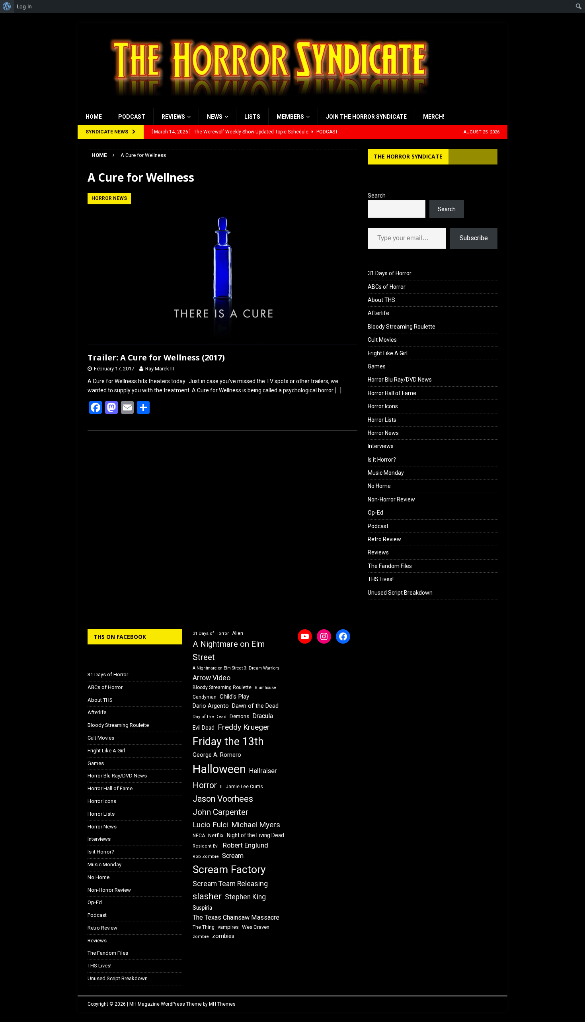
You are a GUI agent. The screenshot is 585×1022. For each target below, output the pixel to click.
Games (377, 366)
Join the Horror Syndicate (366, 117)
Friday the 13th (228, 741)
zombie (201, 936)
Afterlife (378, 313)
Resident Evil (206, 846)
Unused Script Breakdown (400, 592)
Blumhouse (265, 687)
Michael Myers (255, 824)
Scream (233, 855)
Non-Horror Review (391, 499)
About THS (381, 300)
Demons (239, 716)
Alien (237, 633)
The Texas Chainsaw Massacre (236, 917)
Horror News (383, 433)
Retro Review (384, 539)
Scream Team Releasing (230, 883)
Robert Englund (245, 845)
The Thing (203, 927)
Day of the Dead (209, 716)
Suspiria (202, 908)
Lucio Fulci (210, 824)
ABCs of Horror (387, 287)
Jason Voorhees (223, 799)
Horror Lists (382, 420)
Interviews (381, 446)
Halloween (219, 769)
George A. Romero (217, 754)
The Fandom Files (390, 566)
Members (290, 117)
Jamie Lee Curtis (244, 786)
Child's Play (234, 696)
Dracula (262, 716)
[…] (338, 390)
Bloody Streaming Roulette (401, 326)
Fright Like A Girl (388, 353)
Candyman (204, 697)
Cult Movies (382, 340)
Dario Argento (211, 706)
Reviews (173, 117)
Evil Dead (203, 727)
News (214, 117)
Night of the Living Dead (255, 835)
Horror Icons (383, 406)
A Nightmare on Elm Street (229, 650)
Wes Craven (255, 927)
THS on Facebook (120, 636)
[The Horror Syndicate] (267, 104)
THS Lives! (381, 579)
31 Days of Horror (389, 273)
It (221, 786)
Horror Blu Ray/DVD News (400, 379)
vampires (228, 927)
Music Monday (386, 473)
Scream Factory (229, 869)
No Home (379, 486)
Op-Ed (375, 512)
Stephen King (245, 897)
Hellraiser (263, 771)
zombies (223, 936)
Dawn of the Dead (255, 705)
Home (94, 117)
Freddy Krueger (244, 727)
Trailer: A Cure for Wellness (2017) (156, 357)
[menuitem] (7, 6)
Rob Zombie (206, 856)
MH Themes (222, 1004)
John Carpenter (220, 812)
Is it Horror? (382, 459)
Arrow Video (211, 678)
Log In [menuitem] (24, 6)
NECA (199, 835)
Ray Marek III (159, 369)
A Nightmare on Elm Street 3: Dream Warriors (236, 668)
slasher (207, 896)
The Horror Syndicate (408, 156)
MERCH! (434, 117)
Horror (205, 785)
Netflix (216, 835)
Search (377, 195)
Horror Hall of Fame (392, 393)
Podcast (131, 117)
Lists (252, 117)
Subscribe (474, 238)
